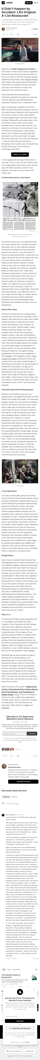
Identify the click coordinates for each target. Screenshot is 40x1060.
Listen (36, 29)
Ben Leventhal (14, 984)
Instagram (5, 708)
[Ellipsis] (37, 814)
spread (8, 356)
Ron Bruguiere (11, 815)
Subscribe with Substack (21, 1028)
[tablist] (10, 797)
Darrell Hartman (11, 28)
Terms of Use (30, 1033)
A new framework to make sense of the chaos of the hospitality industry (15, 981)
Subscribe (29, 3)
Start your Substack (15, 1051)
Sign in (36, 3)
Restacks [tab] (14, 797)
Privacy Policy (21, 1036)
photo (31, 374)
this (26, 367)
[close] (34, 989)
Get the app (29, 1051)
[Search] (36, 969)
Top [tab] (4, 969)
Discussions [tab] (16, 969)
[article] (20, 981)
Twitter (26, 705)
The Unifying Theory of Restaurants (11, 976)
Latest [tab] (9, 969)
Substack (10, 1056)
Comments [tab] (6, 797)
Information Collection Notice (26, 1035)
